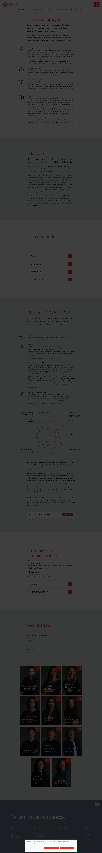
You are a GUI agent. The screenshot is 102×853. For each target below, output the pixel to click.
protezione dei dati (64, 845)
